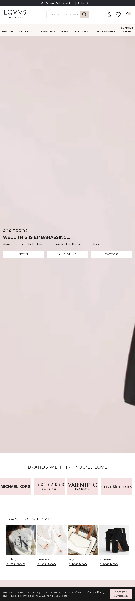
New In (23, 254)
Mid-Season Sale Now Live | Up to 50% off (68, 3)
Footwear (82, 31)
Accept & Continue (121, 594)
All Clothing (67, 254)
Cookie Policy (96, 592)
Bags (65, 31)
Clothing (26, 31)
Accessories (105, 31)
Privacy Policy (17, 595)
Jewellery (47, 31)
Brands (8, 31)
